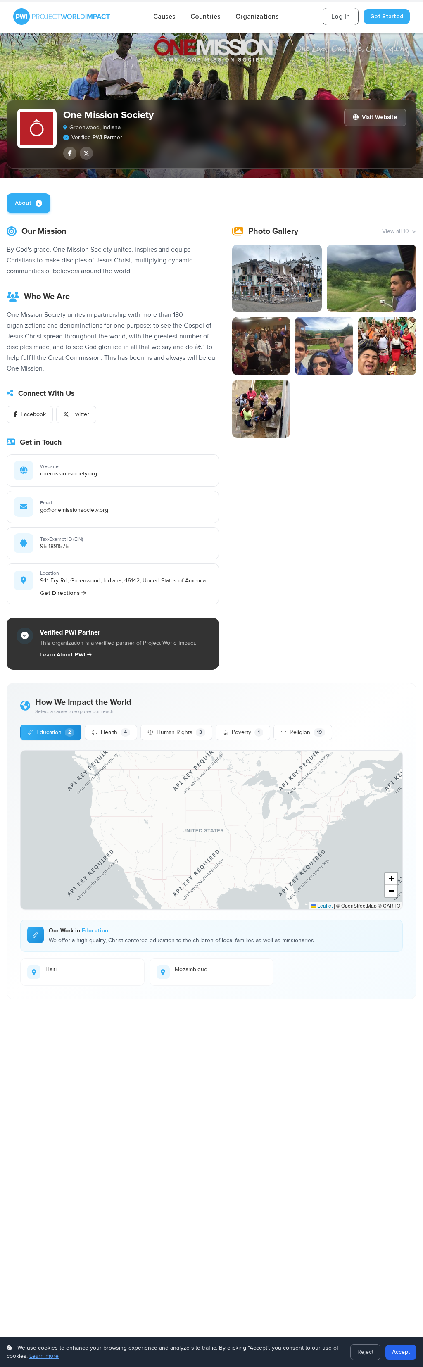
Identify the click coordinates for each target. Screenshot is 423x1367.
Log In (340, 16)
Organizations (257, 16)
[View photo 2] (371, 278)
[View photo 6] (261, 409)
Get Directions (60, 593)
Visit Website (379, 117)
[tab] (28, 203)
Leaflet (324, 905)
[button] (391, 879)
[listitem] (69, 153)
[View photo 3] (261, 346)
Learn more (44, 1356)
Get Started (386, 16)
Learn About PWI (63, 654)
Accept (401, 1352)
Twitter (80, 414)
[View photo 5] (387, 346)
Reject (365, 1352)
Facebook (33, 414)
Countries (205, 16)
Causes (164, 16)
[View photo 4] (324, 346)
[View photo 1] (277, 278)
